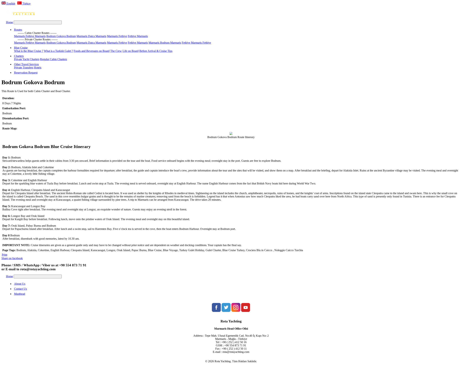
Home (9, 22)
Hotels (37, 67)
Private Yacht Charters (26, 59)
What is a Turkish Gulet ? (58, 50)
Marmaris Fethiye (117, 36)
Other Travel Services (26, 64)
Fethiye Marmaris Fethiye (196, 42)
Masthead (19, 293)
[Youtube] (245, 310)
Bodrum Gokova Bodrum (61, 36)
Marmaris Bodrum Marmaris (165, 42)
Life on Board (131, 50)
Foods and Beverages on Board (92, 50)
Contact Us (20, 288)
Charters (19, 56)
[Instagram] (235, 310)
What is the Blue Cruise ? (28, 50)
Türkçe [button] (26, 3)
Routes (18, 29)
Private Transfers (23, 67)
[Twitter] (226, 310)
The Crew (116, 50)
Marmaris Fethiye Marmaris (30, 36)
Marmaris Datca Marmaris (91, 36)
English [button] (10, 3)
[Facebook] (216, 310)
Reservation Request (26, 72)
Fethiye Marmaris (138, 36)
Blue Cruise (21, 47)
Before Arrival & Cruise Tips (155, 50)
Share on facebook (12, 258)
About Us (19, 283)
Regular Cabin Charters (53, 59)
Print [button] (4, 254)
